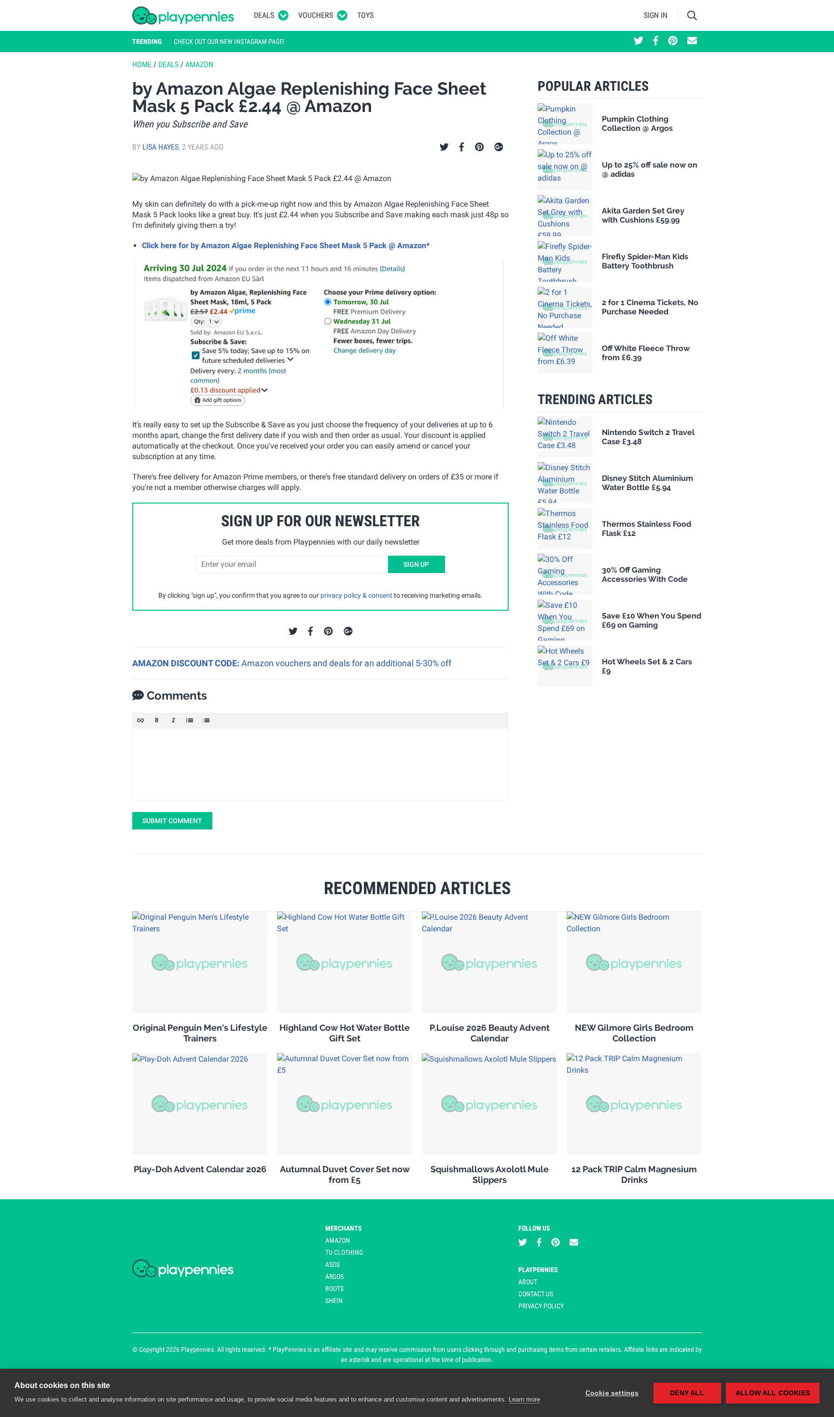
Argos (334, 1276)
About (527, 1282)
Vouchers (315, 15)
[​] (320, 764)
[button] (140, 720)
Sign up (416, 564)
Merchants (343, 1228)
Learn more (524, 1399)
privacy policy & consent (356, 595)
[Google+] (499, 147)
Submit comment (172, 821)
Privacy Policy (541, 1306)
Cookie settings (612, 1393)
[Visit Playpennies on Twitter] (638, 41)
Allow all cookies (773, 1393)
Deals (264, 15)
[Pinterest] (479, 147)
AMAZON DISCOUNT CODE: (186, 663)
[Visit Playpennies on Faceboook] (655, 41)
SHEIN (334, 1301)
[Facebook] (461, 147)
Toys (365, 15)
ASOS (332, 1264)
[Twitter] (444, 147)
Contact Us (535, 1294)
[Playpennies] (183, 15)
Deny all (687, 1393)
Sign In (655, 15)
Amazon (199, 64)
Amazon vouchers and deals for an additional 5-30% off (346, 663)
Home (142, 64)
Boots (334, 1288)
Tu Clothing (344, 1252)
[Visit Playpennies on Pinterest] (672, 41)
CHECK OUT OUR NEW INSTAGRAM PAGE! (229, 41)
